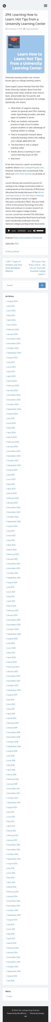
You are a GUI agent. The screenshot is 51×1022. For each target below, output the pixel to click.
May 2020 (11, 653)
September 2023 (14, 465)
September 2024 (14, 409)
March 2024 (12, 437)
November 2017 (13, 793)
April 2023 (11, 489)
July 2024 (11, 418)
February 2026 (13, 329)
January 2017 (12, 840)
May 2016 (11, 877)
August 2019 (12, 695)
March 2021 (11, 606)
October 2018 (12, 742)
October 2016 (12, 854)
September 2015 (14, 915)
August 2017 (12, 807)
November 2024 (14, 400)
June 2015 (11, 929)
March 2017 (11, 831)
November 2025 (14, 343)
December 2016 (13, 845)
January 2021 (12, 615)
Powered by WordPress (16, 1013)
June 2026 (11, 311)
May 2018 (11, 765)
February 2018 (13, 779)
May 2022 (11, 540)
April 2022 (11, 545)
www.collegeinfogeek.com (32, 167)
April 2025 (11, 376)
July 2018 (10, 756)
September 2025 (14, 353)
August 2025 (12, 357)
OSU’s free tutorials (23, 174)
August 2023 (12, 470)
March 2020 (12, 662)
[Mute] (34, 230)
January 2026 (12, 334)
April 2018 (11, 770)
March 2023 (12, 493)
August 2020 (12, 639)
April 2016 (11, 882)
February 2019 (12, 723)
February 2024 (13, 442)
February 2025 (13, 385)
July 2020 (11, 643)
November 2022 (13, 512)
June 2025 (11, 367)
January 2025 (12, 390)
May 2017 (11, 821)
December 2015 (13, 901)
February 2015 (13, 948)
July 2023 (11, 475)
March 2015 (11, 943)
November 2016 (13, 849)
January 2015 (12, 952)
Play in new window (22, 238)
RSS (17, 243)
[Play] (9, 230)
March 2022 (12, 550)
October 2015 (12, 910)
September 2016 (14, 859)
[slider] (40, 230)
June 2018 (11, 760)
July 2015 (10, 924)
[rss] (4, 5)
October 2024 (13, 404)
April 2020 (11, 657)
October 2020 (13, 629)
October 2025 (13, 348)
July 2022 (11, 531)
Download (37, 238)
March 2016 (11, 887)
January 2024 (12, 446)
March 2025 (12, 381)
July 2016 (10, 868)
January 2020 (12, 671)
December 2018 (13, 732)
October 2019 (12, 685)
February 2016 (13, 892)
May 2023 (11, 484)
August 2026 (12, 301)
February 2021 (12, 610)
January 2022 (12, 559)
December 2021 (13, 564)
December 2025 (14, 339)
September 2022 (14, 521)
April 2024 (11, 432)
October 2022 (12, 517)
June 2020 (11, 648)
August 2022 (12, 526)
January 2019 (12, 728)
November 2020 (14, 625)
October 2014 (12, 967)
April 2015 (11, 938)
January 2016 (12, 896)
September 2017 (14, 802)
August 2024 (12, 414)
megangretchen (31, 29)
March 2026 (12, 325)
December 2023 (13, 451)
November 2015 (13, 906)
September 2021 (14, 578)
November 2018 (13, 737)
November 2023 (13, 456)
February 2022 (13, 554)
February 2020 (13, 667)
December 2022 (13, 507)
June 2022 (11, 535)
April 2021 (11, 601)
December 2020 (14, 620)
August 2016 (12, 863)
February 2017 (12, 835)
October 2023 (12, 460)
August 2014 (12, 976)
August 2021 (12, 582)
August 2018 (12, 751)
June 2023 (11, 479)
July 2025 (11, 362)
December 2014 (13, 957)
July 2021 (10, 587)
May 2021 (11, 596)
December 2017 (13, 788)
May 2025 (11, 371)
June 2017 (11, 817)
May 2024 (11, 428)
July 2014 (10, 981)
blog (10, 251)
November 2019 (13, 681)
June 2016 (11, 873)
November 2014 (13, 962)
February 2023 (13, 498)
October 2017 (12, 798)
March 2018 (11, 774)
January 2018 (12, 784)
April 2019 (11, 713)
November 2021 (13, 568)
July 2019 (10, 699)
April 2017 (11, 826)
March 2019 (11, 718)
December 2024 (14, 395)
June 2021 (11, 592)
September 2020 (14, 634)
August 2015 (12, 920)
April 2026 (11, 320)
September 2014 (14, 971)
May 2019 (11, 709)
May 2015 (11, 934)
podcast (15, 251)
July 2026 (11, 306)
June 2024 (11, 423)
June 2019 (11, 704)
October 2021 (12, 573)
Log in (9, 996)
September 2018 (14, 746)
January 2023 (12, 503)
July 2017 (10, 812)
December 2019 (13, 676)
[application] (25, 230)
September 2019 (14, 690)
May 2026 (11, 315)
